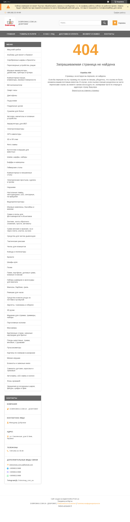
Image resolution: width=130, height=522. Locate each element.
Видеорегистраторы (15, 202)
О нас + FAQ (48, 34)
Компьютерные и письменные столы (19, 174)
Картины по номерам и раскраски (21, 353)
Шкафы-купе (12, 262)
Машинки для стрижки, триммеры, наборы (21, 316)
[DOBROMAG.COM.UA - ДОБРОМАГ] (10, 27)
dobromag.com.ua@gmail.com (21, 465)
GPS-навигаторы (14, 134)
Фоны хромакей (13, 381)
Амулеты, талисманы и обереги (20, 305)
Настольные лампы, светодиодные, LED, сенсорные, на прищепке (21, 194)
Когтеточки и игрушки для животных (18, 151)
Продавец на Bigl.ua (65, 501)
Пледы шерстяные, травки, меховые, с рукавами (18, 341)
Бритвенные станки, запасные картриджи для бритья (19, 334)
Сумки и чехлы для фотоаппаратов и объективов (19, 215)
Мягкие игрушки (13, 358)
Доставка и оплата (68, 34)
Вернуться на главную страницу (85, 90)
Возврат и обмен (91, 34)
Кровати (10, 257)
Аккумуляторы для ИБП (17, 124)
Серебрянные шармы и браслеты (21, 60)
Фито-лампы (12, 145)
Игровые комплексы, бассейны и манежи (20, 208)
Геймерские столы (14, 167)
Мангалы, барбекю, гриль (17, 287)
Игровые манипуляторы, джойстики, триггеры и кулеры (20, 71)
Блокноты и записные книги (18, 363)
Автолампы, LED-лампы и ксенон (20, 376)
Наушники (11, 187)
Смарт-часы (12, 90)
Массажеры (12, 328)
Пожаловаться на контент (66, 503)
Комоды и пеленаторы (16, 252)
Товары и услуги (28, 34)
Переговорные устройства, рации (21, 65)
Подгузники (12, 101)
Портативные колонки (16, 323)
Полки (9, 267)
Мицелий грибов (14, 50)
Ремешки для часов (15, 292)
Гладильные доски (15, 106)
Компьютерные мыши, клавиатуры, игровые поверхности (21, 79)
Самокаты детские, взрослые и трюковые (20, 370)
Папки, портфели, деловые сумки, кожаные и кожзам (21, 274)
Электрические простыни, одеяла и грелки (21, 181)
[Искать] (104, 22)
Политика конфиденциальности (88, 503)
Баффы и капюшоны (15, 162)
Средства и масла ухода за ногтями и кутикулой (18, 299)
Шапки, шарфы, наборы (17, 157)
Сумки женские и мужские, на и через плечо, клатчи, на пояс (20, 230)
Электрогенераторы (15, 129)
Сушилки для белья (15, 111)
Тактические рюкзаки (16, 241)
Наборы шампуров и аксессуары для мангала (20, 281)
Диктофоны (12, 95)
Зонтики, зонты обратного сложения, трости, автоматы (19, 223)
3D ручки (10, 310)
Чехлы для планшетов (16, 247)
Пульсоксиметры (14, 348)
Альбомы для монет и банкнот (20, 55)
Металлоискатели (14, 85)
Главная (11, 34)
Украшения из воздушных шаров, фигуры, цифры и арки (21, 387)
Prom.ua (76, 499)
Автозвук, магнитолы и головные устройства (20, 117)
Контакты (109, 34)
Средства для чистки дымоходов (21, 236)
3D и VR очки (12, 139)
